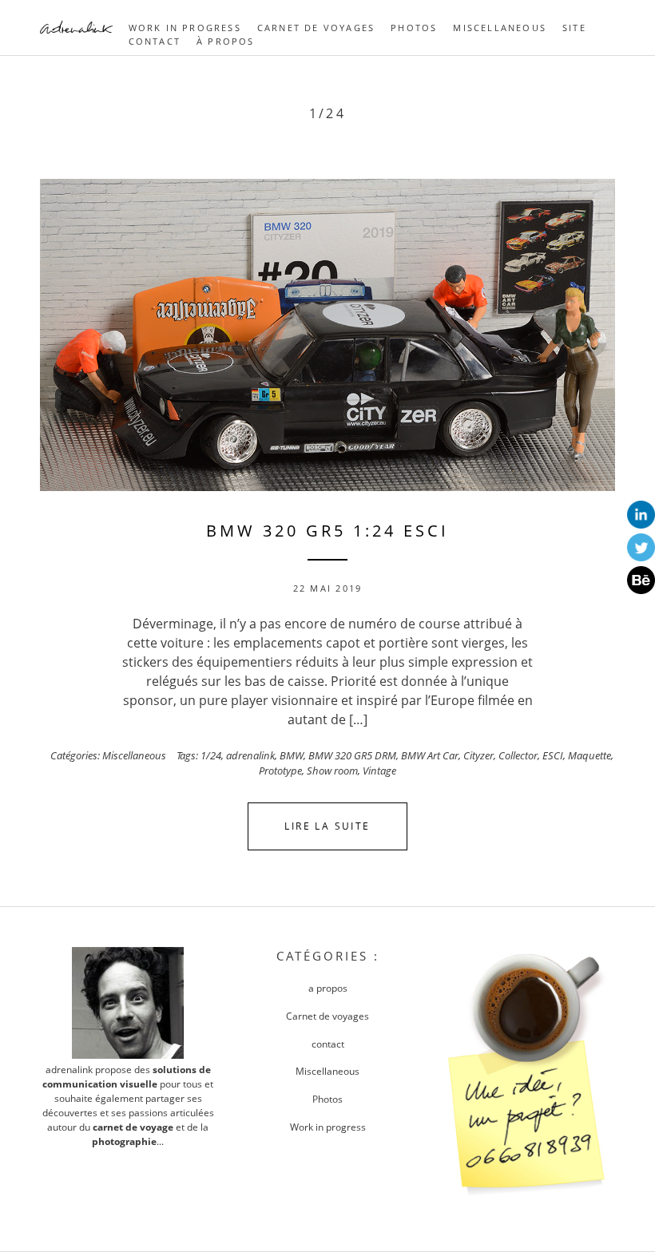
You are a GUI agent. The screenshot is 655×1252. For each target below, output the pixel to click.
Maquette (589, 755)
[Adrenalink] (76, 37)
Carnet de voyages (316, 28)
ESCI (552, 755)
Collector (518, 755)
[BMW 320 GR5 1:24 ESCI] (327, 335)
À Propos (225, 41)
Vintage (379, 770)
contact (328, 1044)
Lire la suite (327, 826)
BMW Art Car (429, 755)
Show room (332, 770)
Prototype (280, 770)
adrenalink (250, 755)
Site (574, 28)
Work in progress (185, 28)
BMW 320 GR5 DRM (352, 755)
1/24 (210, 755)
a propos (327, 988)
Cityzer (478, 755)
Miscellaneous (499, 28)
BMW (292, 755)
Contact (155, 41)
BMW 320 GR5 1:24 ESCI (327, 530)
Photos (414, 28)
